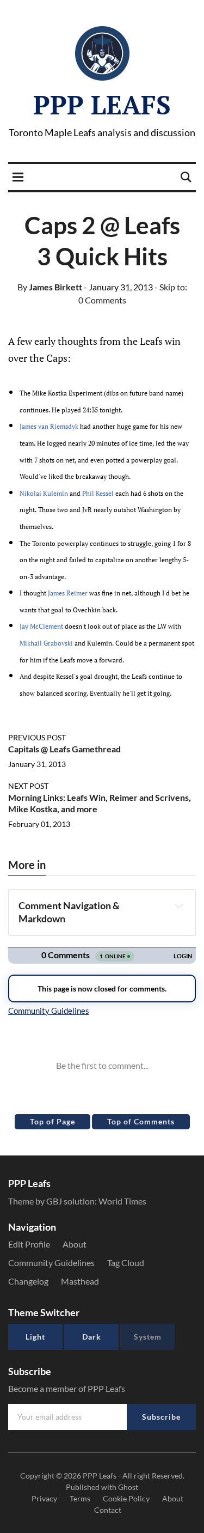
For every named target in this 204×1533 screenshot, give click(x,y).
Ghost (128, 1487)
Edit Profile (29, 1244)
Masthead (80, 1281)
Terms (80, 1498)
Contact (107, 1509)
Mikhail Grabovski (46, 643)
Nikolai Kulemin (44, 493)
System (148, 1336)
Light (35, 1336)
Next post (28, 785)
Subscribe (161, 1416)
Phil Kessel (98, 493)
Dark (91, 1336)
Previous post (37, 737)
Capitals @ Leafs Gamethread (64, 749)
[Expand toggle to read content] (178, 905)
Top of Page (52, 1121)
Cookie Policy (126, 1498)
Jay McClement (41, 626)
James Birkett (49, 287)
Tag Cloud (125, 1262)
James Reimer (68, 593)
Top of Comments (141, 1121)
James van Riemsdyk (49, 426)
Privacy (44, 1498)
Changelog (28, 1281)
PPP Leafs (102, 104)
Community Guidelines (51, 1262)
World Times (122, 1201)
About (74, 1244)
